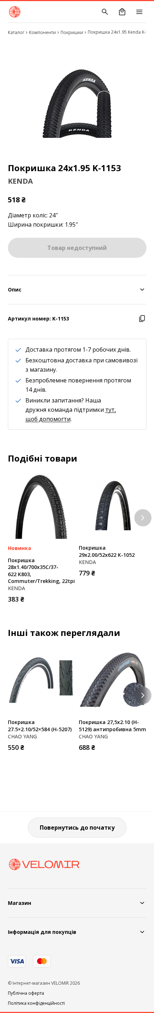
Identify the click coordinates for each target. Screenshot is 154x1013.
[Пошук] (105, 12)
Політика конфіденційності (36, 1003)
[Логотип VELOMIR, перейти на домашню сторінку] (14, 12)
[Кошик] (122, 12)
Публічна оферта (26, 993)
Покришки (72, 32)
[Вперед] (142, 517)
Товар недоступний (77, 248)
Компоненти (42, 32)
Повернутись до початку (77, 827)
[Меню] (139, 12)
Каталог (16, 32)
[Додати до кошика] (68, 597)
